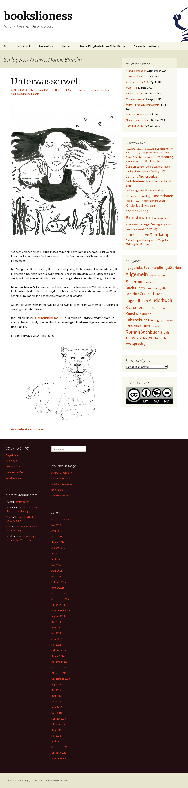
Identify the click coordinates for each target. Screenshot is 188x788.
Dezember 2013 (60, 661)
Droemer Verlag (150, 171)
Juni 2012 (56, 730)
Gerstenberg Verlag (135, 190)
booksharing (151, 282)
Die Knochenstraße (136, 82)
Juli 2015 (56, 553)
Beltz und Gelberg (133, 153)
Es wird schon (21, 501)
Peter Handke (131, 229)
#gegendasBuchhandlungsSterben (154, 267)
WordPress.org (14, 478)
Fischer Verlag (148, 176)
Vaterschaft (140, 338)
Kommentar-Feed (15, 472)
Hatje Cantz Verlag (138, 196)
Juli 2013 (56, 690)
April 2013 (56, 707)
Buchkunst (39, 90)
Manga (170, 320)
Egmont (132, 176)
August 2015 (58, 548)
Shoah (164, 332)
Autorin (169, 148)
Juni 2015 (56, 559)
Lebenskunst (137, 320)
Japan (129, 200)
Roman (133, 332)
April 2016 (56, 530)
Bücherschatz (154, 161)
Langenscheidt (161, 218)
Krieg (163, 308)
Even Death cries (135, 93)
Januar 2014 (57, 656)
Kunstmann (139, 217)
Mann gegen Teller (136, 125)
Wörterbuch (157, 338)
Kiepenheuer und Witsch (153, 200)
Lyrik (162, 320)
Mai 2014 (56, 633)
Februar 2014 (58, 650)
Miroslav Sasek (132, 224)
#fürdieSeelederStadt (141, 149)
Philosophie (133, 326)
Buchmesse (131, 161)
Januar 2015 (57, 587)
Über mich (66, 46)
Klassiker (150, 205)
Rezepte (155, 326)
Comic (148, 288)
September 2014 (60, 610)
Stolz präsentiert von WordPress (49, 780)
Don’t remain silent (136, 114)
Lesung (154, 320)
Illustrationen (162, 195)
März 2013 (56, 713)
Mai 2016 (56, 525)
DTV (162, 171)
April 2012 (56, 741)
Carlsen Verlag (144, 166)
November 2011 (60, 747)
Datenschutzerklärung (147, 46)
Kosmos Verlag (137, 211)
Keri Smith (136, 201)
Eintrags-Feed (13, 466)
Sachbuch (150, 332)
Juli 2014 (56, 621)
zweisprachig (135, 343)
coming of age (133, 171)
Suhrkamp (159, 234)
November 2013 (60, 667)
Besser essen (157, 275)
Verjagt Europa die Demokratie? (143, 104)
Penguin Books (166, 224)
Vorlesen (154, 240)
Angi (8, 517)
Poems (146, 326)
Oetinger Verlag (149, 224)
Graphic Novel (54, 90)
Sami (8, 526)
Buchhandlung (163, 157)
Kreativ (156, 308)
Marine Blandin (31, 93)
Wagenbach (164, 240)
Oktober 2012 (58, 724)
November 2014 (60, 599)
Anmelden (11, 460)
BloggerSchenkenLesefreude (139, 157)
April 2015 (56, 570)
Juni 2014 (56, 627)
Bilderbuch (136, 281)
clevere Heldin (162, 166)
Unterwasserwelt (46, 81)
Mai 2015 (56, 565)
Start (7, 46)
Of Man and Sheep (136, 76)
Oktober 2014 (58, 604)
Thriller (129, 240)
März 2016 (56, 536)
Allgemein (137, 274)
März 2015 (56, 576)
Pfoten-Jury (46, 46)
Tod (128, 338)
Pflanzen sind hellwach (138, 120)
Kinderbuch (24, 46)
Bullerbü (140, 162)
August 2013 (58, 684)
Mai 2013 (56, 701)
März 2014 (56, 644)
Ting (135, 240)
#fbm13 (129, 149)
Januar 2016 (57, 542)
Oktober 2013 (58, 673)
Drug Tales (131, 87)
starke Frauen (137, 234)
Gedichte (132, 294)
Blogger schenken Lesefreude (155, 152)
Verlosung (144, 240)
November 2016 (60, 519)
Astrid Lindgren (157, 148)
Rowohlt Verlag (147, 229)
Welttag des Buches (137, 244)
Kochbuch (147, 308)
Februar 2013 (58, 718)
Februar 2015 (58, 582)
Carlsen (72, 90)
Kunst (130, 313)
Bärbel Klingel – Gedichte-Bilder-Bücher (103, 46)
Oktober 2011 (58, 752)
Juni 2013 (56, 695)
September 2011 (60, 758)
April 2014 (56, 639)
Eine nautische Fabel (89, 90)
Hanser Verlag (154, 190)
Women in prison (135, 99)
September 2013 (60, 678)
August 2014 (58, 616)
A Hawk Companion (136, 70)
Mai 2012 (56, 735)
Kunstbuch (143, 314)
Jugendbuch (137, 300)
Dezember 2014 (60, 593)
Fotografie (160, 288)
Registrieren (13, 455)
